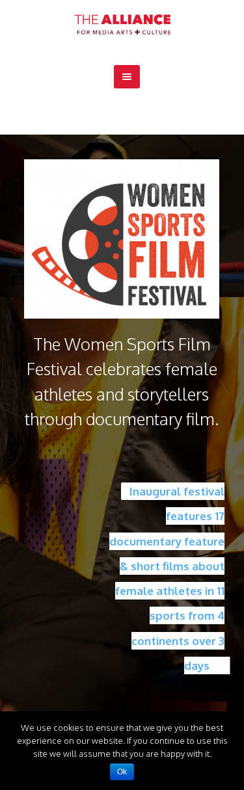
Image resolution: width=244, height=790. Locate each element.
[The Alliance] (122, 24)
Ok (122, 771)
